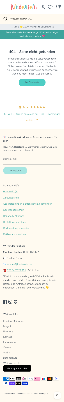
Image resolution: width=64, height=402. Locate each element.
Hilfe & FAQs (10, 191)
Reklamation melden (14, 234)
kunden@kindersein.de (19, 264)
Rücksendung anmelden (16, 228)
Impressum (9, 342)
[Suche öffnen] (5, 19)
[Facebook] (5, 302)
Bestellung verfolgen (14, 222)
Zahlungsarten (11, 197)
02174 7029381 (16, 270)
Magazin (7, 326)
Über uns (8, 331)
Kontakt (7, 337)
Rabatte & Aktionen (13, 216)
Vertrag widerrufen (17, 368)
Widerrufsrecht (11, 363)
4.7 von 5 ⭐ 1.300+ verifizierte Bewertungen (32, 26)
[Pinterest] (15, 302)
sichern (38, 36)
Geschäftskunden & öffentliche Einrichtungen (27, 204)
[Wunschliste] (50, 7)
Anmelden (15, 170)
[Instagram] (10, 302)
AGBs (6, 352)
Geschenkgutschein (13, 210)
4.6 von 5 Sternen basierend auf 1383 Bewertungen (32, 114)
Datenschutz (10, 358)
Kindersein (25, 393)
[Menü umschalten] (4, 7)
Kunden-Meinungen (14, 321)
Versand (7, 347)
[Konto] (43, 5)
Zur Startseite (32, 82)
